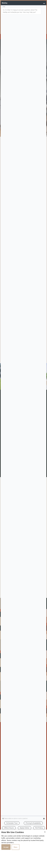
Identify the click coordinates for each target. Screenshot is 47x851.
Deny (15, 847)
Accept (5, 847)
